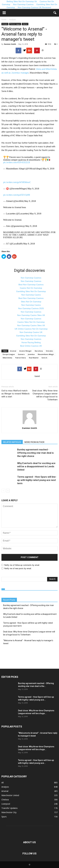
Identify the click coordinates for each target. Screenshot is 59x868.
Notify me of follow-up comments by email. (22, 565)
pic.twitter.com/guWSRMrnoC (17, 182)
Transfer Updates (9, 808)
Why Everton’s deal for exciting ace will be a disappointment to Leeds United (36, 466)
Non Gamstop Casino (31, 295)
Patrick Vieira (20, 358)
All (2, 782)
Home (3, 19)
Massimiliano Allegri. (46, 354)
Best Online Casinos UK (31, 346)
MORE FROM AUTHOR (34, 442)
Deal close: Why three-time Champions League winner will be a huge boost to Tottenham (45, 395)
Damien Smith (10, 44)
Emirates (49, 351)
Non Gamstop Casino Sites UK (31, 315)
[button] (55, 13)
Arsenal (25, 24)
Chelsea (5, 799)
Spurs (4, 816)
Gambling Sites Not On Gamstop (31, 291)
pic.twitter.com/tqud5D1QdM (16, 195)
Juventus (31, 354)
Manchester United (10, 795)
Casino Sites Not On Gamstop (31, 322)
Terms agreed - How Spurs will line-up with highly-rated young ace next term (36, 480)
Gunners (21, 354)
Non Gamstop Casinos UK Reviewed (34, 7)
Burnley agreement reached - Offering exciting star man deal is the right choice (35, 452)
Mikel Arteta (7, 358)
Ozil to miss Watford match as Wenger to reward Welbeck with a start (15, 393)
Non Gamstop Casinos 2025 (31, 308)
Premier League (15, 24)
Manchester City (8, 812)
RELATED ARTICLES (12, 442)
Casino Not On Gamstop (31, 288)
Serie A (44, 358)
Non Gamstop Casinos (23, 4)
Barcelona (39, 351)
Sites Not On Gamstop (31, 301)
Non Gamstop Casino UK (31, 332)
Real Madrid (33, 358)
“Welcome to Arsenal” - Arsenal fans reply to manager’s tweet (28, 642)
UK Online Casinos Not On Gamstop (31, 329)
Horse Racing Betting (31, 342)
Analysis (5, 24)
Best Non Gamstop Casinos (31, 284)
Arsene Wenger (25, 351)
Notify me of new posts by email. (18, 568)
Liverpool (5, 803)
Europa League (9, 354)
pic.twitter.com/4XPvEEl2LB (16, 162)
